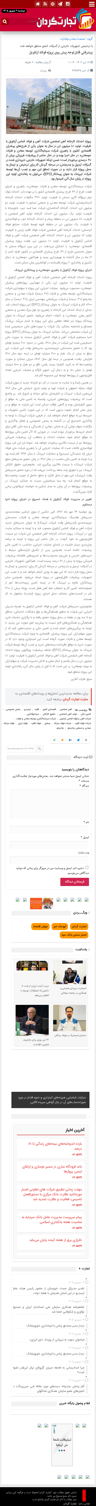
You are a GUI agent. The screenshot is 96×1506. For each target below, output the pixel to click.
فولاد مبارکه (9, 723)
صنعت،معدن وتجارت (72, 38)
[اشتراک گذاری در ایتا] (62, 740)
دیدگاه (84, 785)
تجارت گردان (79, 926)
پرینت (44, 70)
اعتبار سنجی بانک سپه (74, 935)
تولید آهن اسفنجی (68, 714)
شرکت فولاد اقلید (83, 723)
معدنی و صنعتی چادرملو (79, 728)
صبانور (47, 723)
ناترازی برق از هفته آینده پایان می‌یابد (55, 1240)
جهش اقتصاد (40, 926)
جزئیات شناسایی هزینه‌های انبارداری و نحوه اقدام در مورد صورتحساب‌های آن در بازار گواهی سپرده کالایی (52, 1100)
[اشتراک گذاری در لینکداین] (70, 740)
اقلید (36, 709)
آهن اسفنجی (66, 709)
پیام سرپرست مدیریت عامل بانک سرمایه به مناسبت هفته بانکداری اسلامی (52, 1219)
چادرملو (60, 728)
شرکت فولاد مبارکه (62, 723)
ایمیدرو (27, 709)
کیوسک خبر (59, 926)
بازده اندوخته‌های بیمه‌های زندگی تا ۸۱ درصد (55, 1146)
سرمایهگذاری (33, 714)
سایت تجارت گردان (75, 699)
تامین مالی (86, 714)
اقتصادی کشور (49, 709)
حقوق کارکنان (49, 714)
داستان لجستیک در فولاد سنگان (70, 1036)
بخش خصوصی (13, 709)
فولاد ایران (22, 723)
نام (86, 822)
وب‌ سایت (83, 852)
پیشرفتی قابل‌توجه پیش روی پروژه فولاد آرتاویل (61, 52)
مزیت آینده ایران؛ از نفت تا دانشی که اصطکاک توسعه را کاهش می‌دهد (35, 991)
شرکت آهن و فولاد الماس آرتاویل (75, 719)
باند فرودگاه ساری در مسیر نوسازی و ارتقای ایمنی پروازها (52, 1169)
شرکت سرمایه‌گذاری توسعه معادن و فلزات (36, 719)
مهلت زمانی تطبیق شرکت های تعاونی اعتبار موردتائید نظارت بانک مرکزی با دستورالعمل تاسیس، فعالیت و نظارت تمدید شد (51, 1194)
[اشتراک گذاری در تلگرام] (78, 740)
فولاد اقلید (36, 723)
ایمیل (85, 837)
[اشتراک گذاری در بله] (54, 740)
